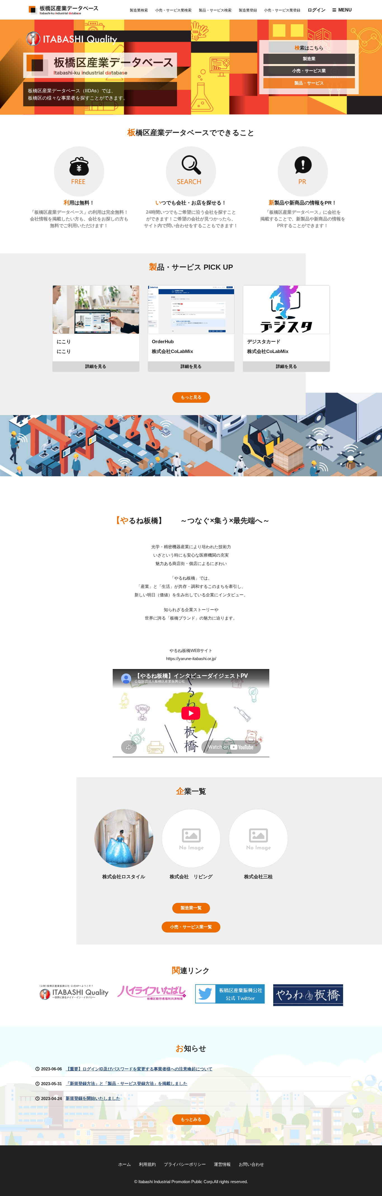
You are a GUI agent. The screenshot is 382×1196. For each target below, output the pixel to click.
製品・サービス (309, 83)
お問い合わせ (251, 1164)
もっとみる (191, 1119)
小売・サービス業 (309, 71)
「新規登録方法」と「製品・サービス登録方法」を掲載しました (126, 1083)
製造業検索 (139, 10)
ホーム (124, 1164)
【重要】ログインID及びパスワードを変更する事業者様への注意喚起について (139, 1069)
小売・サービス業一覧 (191, 927)
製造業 (309, 58)
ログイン (317, 9)
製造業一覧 (191, 908)
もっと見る (191, 397)
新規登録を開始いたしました (93, 1098)
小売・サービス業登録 (282, 10)
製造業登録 (248, 10)
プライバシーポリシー (185, 1164)
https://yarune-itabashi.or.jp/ (191, 658)
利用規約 (147, 1164)
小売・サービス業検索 (173, 10)
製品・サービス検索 (215, 10)
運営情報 (222, 1164)
